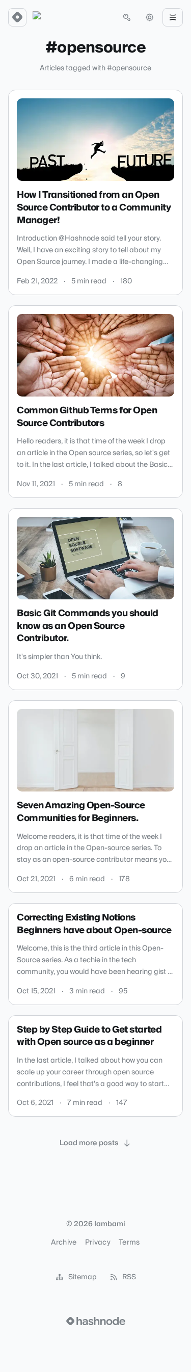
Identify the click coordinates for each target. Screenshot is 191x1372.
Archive (63, 1242)
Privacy (98, 1242)
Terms (129, 1242)
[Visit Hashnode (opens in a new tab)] (96, 1321)
